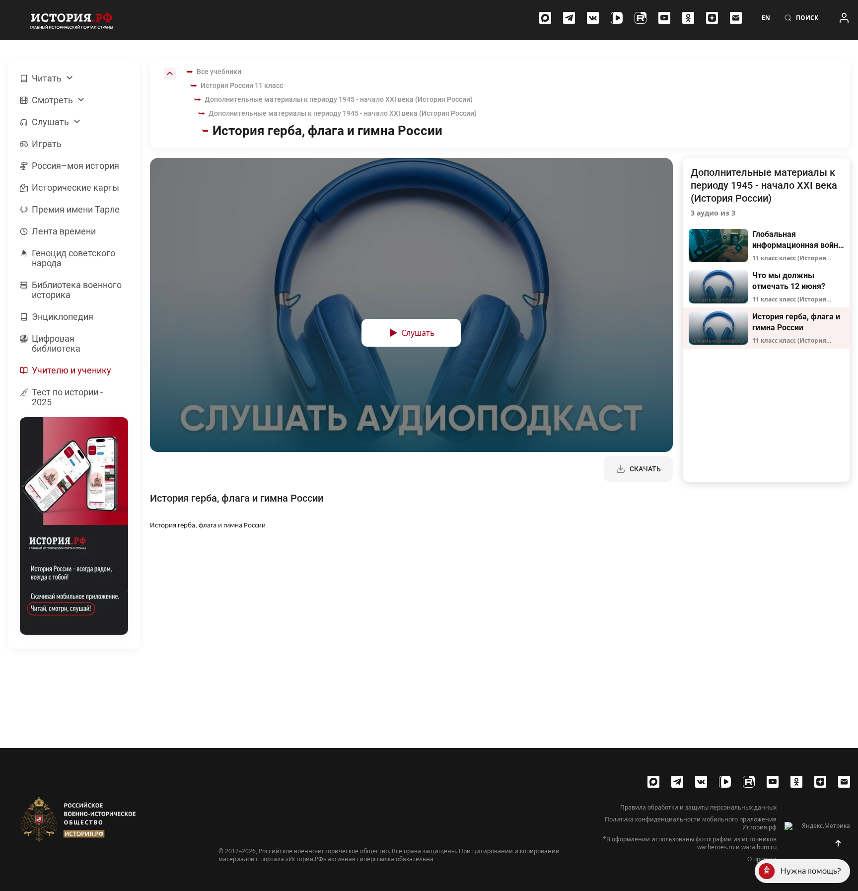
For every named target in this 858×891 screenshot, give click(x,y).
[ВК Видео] (617, 18)
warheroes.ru (715, 847)
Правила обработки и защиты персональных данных (698, 808)
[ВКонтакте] (593, 18)
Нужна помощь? (811, 871)
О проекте (762, 859)
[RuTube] (640, 18)
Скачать (645, 469)
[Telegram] (569, 18)
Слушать (418, 332)
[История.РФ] (71, 20)
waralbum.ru (759, 847)
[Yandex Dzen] (712, 18)
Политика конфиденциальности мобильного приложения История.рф (691, 823)
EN (766, 18)
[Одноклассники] (688, 18)
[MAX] (545, 18)
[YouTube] (664, 18)
